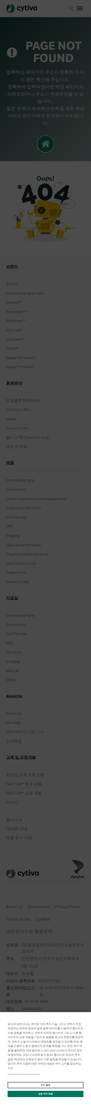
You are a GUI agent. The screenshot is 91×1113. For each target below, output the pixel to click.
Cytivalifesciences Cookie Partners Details (24, 1074)
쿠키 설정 (45, 1085)
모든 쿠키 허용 (45, 1094)
